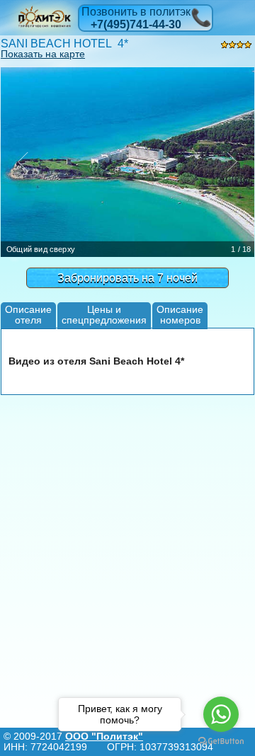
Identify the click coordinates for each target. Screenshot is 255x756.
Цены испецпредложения (104, 315)
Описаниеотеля (28, 315)
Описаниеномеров (180, 315)
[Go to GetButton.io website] (221, 741)
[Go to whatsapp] (221, 714)
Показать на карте (43, 53)
